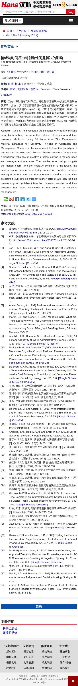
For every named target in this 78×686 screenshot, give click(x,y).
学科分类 (11, 657)
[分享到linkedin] (22, 199)
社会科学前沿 (39, 30)
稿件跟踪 (47, 657)
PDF (42, 72)
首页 (9, 30)
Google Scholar (60, 278)
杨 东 (18, 83)
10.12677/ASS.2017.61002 (22, 72)
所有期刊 (11, 651)
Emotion (45, 89)
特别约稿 (47, 667)
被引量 (50, 72)
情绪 (12, 89)
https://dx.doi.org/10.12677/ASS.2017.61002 (26, 213)
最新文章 (29, 651)
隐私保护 (65, 667)
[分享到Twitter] (28, 199)
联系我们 (11, 667)
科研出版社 (10, 628)
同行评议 (29, 657)
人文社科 (21, 30)
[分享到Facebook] (17, 199)
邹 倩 (10, 83)
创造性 (34, 89)
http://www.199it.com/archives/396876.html (37, 240)
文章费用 (29, 662)
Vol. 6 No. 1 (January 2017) (22, 35)
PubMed (45, 362)
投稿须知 (47, 651)
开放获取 (65, 651)
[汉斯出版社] (16, 4)
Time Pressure (61, 89)
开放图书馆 (10, 632)
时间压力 (23, 89)
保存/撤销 (65, 662)
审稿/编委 (29, 667)
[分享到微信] (6, 199)
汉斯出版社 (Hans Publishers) (44, 676)
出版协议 (65, 657)
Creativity (6, 94)
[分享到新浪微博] (11, 199)
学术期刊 (12, 21)
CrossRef (32, 263)
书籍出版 (11, 662)
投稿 (39, 606)
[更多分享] (34, 199)
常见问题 (47, 662)
